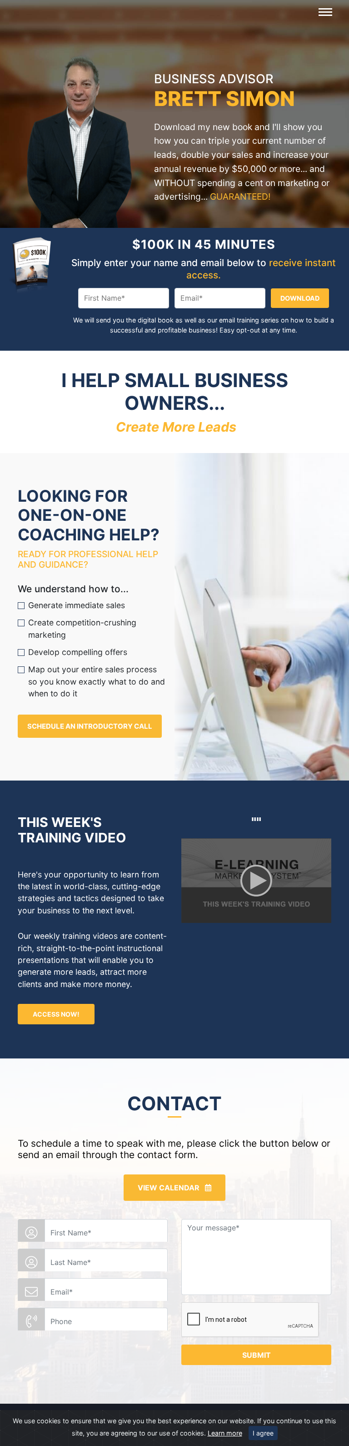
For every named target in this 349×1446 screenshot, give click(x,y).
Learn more (225, 1433)
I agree (263, 1433)
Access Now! (56, 1014)
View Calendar (171, 1187)
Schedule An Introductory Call (89, 726)
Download (299, 298)
